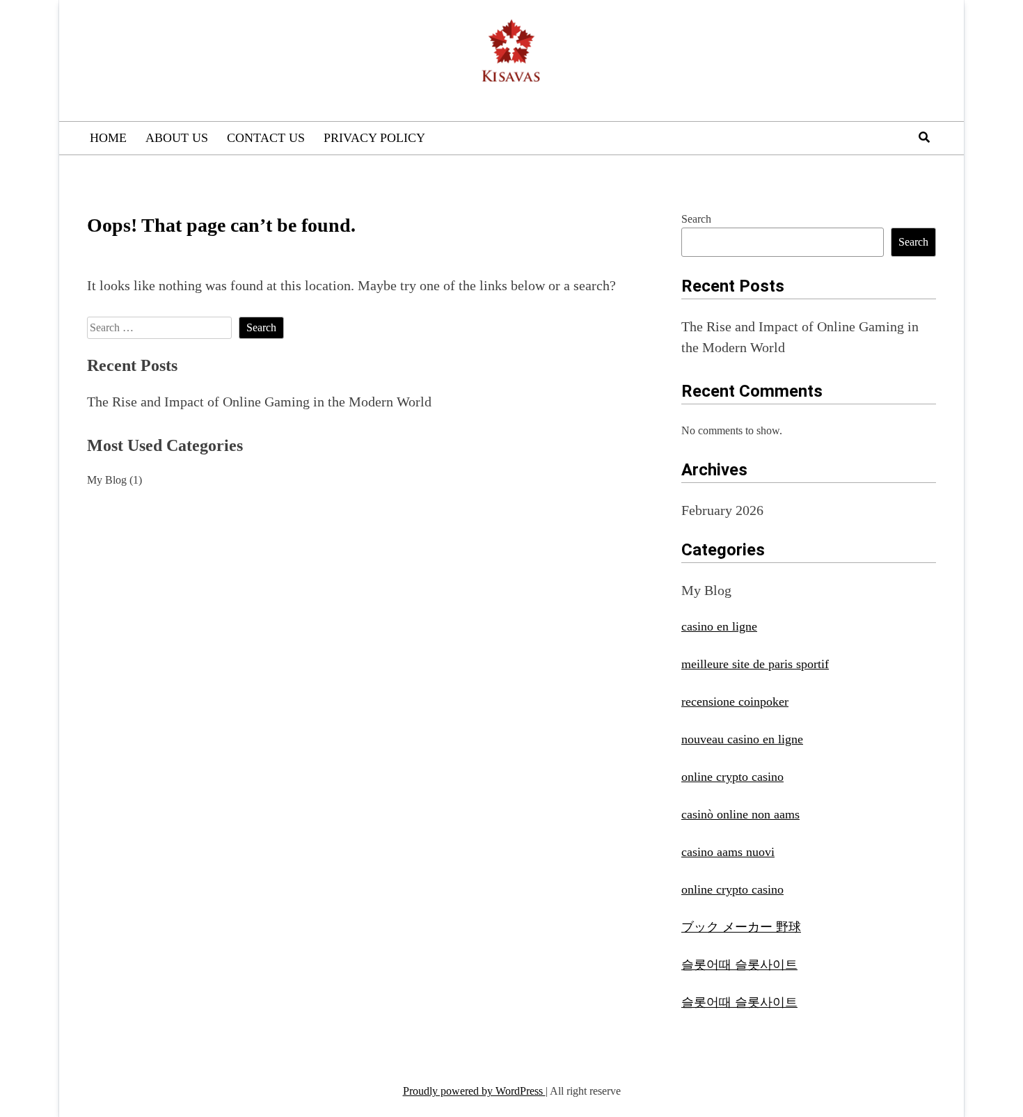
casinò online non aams (740, 814)
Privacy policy (374, 138)
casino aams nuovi (728, 852)
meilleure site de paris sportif (755, 664)
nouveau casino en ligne (742, 739)
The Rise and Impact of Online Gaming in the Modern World (259, 401)
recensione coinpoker (734, 701)
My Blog (107, 480)
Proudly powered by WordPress (474, 1091)
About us (176, 138)
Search (696, 219)
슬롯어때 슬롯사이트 (739, 965)
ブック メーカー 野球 (741, 927)
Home (108, 138)
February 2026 (722, 510)
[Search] (924, 137)
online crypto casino (732, 777)
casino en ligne (719, 626)
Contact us (266, 138)
